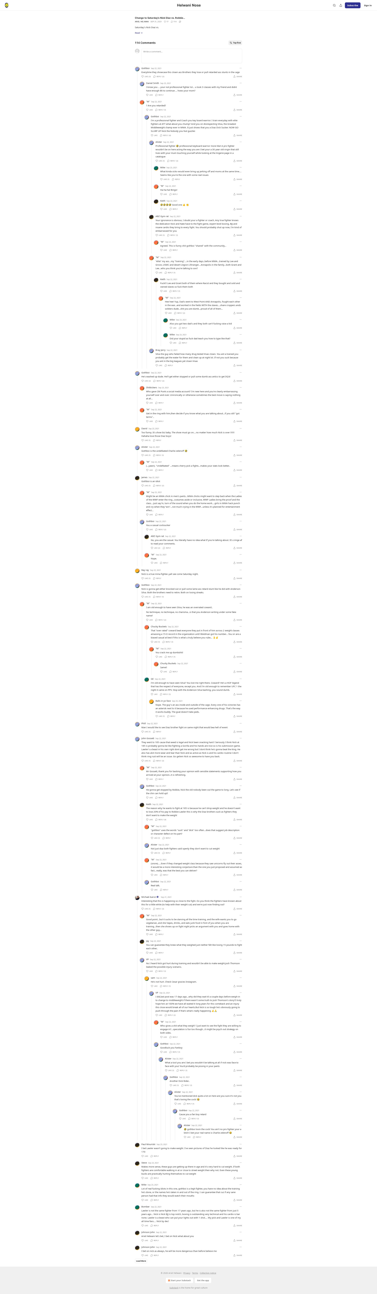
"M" (148, 101)
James (144, 477)
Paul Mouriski (148, 1144)
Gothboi (145, 68)
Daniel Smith (152, 83)
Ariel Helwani (142, 21)
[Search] (334, 5)
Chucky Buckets (159, 626)
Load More (141, 1261)
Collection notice (208, 1273)
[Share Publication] (341, 5)
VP (147, 959)
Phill (143, 723)
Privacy (186, 1273)
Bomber (145, 1206)
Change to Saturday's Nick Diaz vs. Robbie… (160, 17)
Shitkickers (151, 387)
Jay (147, 940)
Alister (159, 141)
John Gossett (147, 738)
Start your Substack (181, 1280)
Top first (237, 42)
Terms (195, 1273)
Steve (144, 1162)
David (144, 428)
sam (153, 977)
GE (152, 678)
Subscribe (352, 5)
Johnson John (148, 1232)
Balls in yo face (163, 700)
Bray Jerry (161, 349)
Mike (162, 167)
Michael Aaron (148, 896)
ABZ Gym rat (162, 216)
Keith (162, 200)
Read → (139, 32)
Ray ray (145, 569)
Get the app (203, 1280)
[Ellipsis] (240, 68)
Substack (174, 1287)
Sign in (368, 5)
